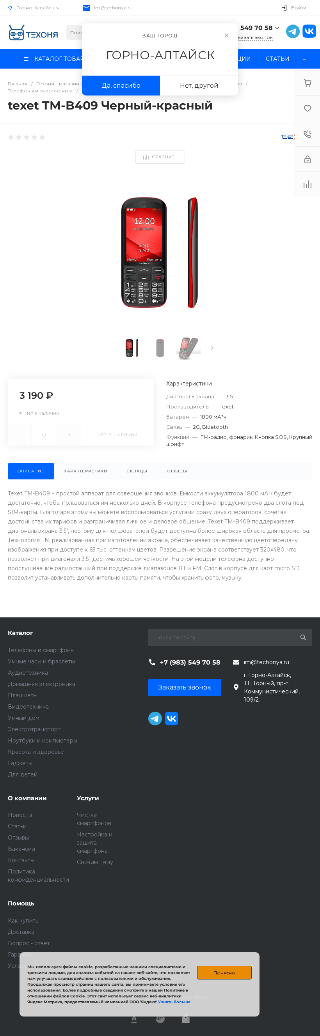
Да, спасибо (120, 85)
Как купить (23, 920)
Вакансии (21, 848)
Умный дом (23, 717)
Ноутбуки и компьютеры (42, 740)
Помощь (21, 903)
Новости (20, 815)
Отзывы (18, 837)
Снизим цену (95, 862)
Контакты (21, 860)
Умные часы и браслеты (41, 661)
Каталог (20, 632)
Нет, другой (199, 85)
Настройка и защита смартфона (94, 842)
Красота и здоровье (36, 751)
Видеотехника (28, 706)
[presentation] (212, 347)
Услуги (88, 798)
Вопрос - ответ (29, 943)
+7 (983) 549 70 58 (242, 28)
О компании (27, 798)
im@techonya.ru (113, 8)
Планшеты (22, 695)
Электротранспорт (34, 729)
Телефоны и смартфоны (41, 650)
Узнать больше (174, 1001)
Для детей (22, 774)
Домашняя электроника (41, 684)
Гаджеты (20, 763)
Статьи (17, 826)
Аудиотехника (28, 672)
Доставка (21, 931)
